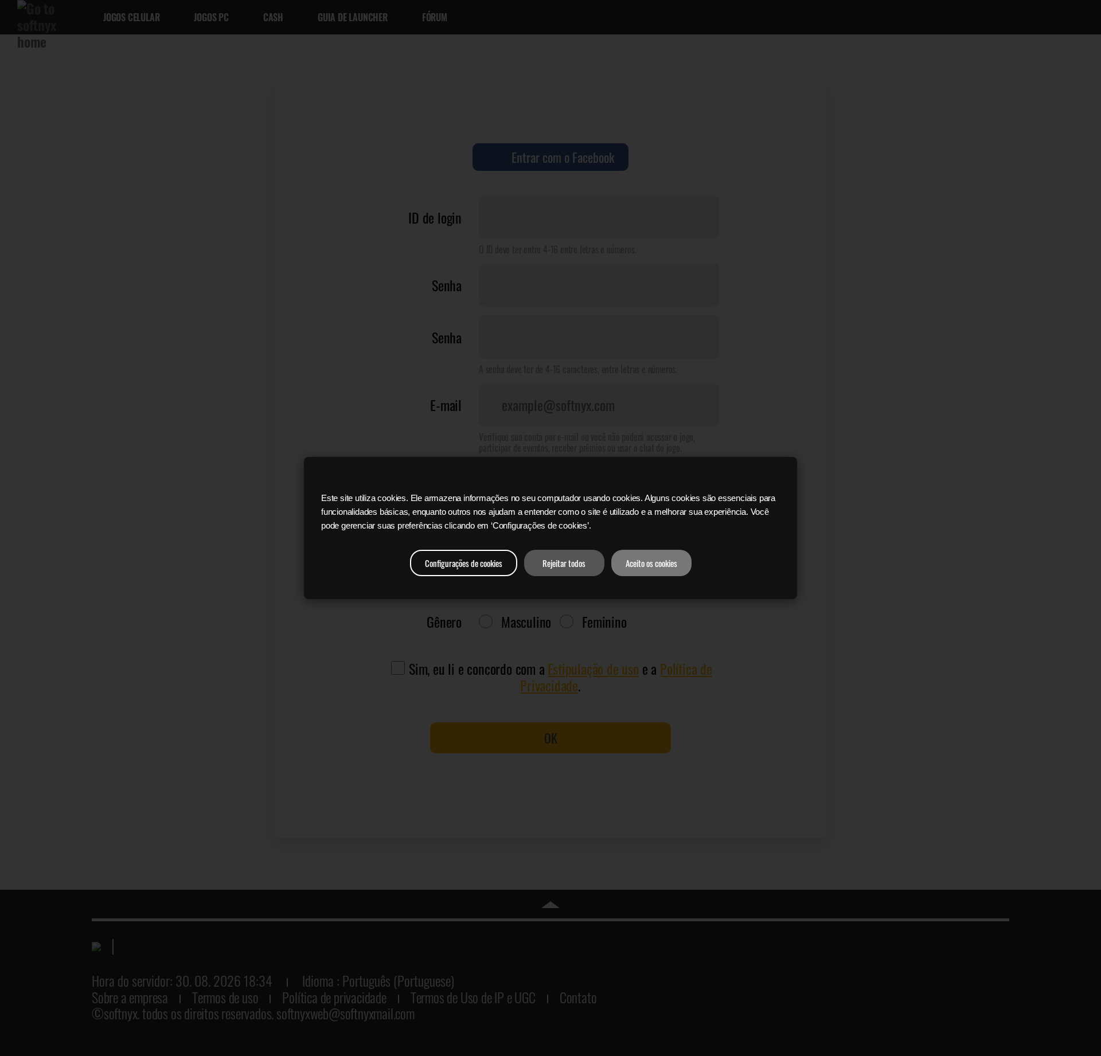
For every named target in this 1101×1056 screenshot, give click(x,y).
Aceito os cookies (651, 563)
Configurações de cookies (463, 563)
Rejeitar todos (563, 563)
